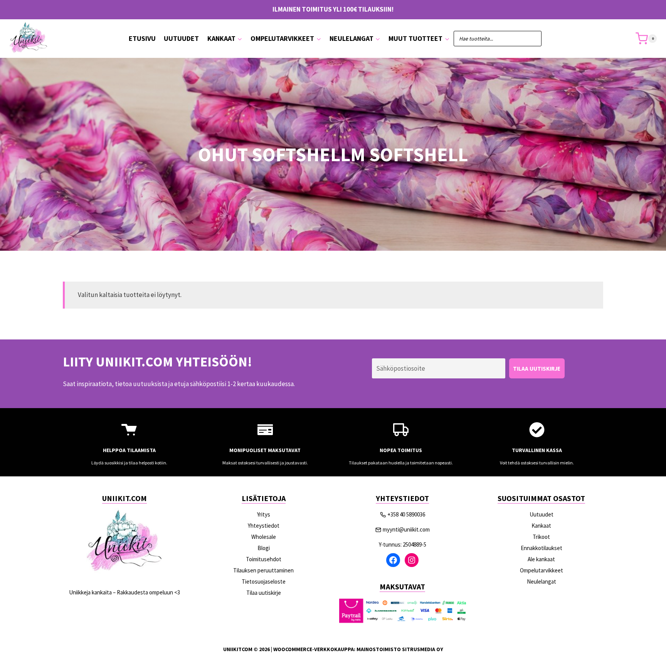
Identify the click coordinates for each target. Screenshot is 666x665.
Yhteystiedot (263, 525)
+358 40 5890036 (406, 514)
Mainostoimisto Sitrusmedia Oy (400, 649)
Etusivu (142, 38)
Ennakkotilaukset (541, 548)
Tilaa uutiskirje (263, 592)
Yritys (263, 514)
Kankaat (541, 525)
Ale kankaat (541, 559)
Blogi (263, 548)
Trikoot (541, 536)
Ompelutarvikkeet (541, 570)
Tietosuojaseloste (264, 581)
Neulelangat (541, 581)
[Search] (532, 38)
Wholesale (263, 536)
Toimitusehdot (263, 559)
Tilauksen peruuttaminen (263, 570)
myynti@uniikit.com (406, 529)
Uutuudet (181, 38)
